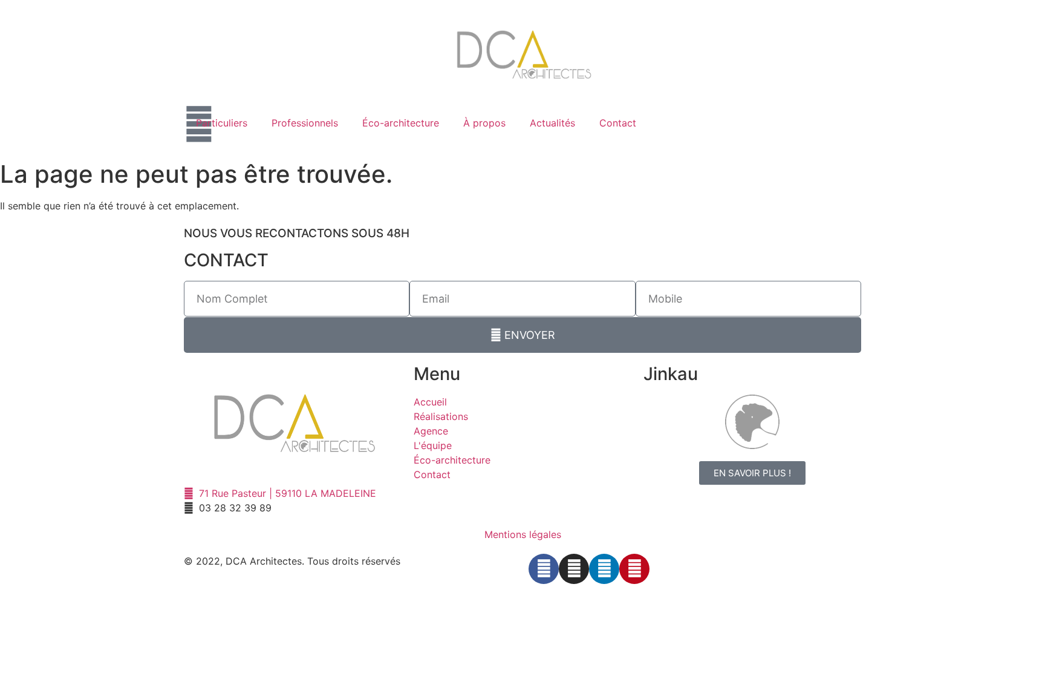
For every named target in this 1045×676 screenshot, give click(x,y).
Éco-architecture (400, 123)
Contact (617, 123)
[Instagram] (574, 569)
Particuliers (221, 123)
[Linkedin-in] (604, 569)
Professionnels (305, 123)
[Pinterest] (634, 569)
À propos (484, 123)
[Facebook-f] (544, 569)
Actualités (552, 123)
